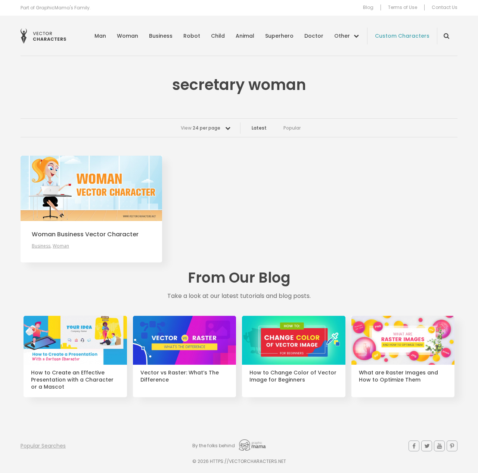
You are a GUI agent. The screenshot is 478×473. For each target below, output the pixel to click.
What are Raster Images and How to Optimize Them (398, 376)
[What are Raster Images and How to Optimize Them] (403, 340)
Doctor (313, 36)
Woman (127, 36)
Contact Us (444, 7)
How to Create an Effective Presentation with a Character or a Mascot (72, 379)
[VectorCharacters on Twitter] (426, 446)
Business (161, 36)
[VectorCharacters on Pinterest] (452, 446)
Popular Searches (43, 445)
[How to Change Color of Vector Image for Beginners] (293, 340)
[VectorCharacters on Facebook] (414, 446)
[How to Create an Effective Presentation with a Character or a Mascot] (75, 340)
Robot (191, 36)
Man (100, 36)
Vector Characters (43, 36)
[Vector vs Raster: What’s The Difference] (184, 340)
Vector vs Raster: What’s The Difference (179, 376)
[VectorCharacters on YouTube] (439, 446)
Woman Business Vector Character (85, 234)
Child (218, 36)
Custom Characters (402, 36)
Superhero (279, 36)
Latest (259, 128)
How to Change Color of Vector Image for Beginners (292, 376)
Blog (368, 7)
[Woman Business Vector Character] (91, 188)
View (200, 128)
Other (342, 36)
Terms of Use (402, 7)
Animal (245, 36)
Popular (292, 128)
